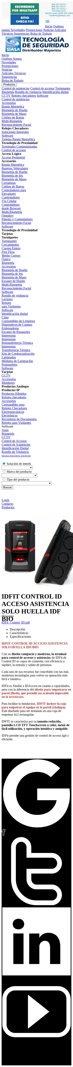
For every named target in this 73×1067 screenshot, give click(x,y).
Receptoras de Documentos (19, 419)
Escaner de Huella (13, 281)
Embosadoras (10, 328)
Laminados (9, 357)
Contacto (7, 503)
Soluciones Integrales (15, 132)
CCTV (6, 95)
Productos (9, 84)
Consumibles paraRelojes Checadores (14, 406)
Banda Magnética (13, 106)
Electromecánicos (13, 412)
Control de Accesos (14, 441)
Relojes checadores (23, 95)
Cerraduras (9, 183)
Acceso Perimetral (13, 157)
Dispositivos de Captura (17, 324)
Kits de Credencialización (18, 353)
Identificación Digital (15, 448)
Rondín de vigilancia (28, 92)
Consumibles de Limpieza (18, 321)
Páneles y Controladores (17, 219)
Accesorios (9, 103)
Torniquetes (62, 88)
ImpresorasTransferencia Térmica (16, 348)
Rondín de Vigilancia (15, 452)
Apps (5, 430)
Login (5, 500)
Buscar (7, 487)
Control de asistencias (15, 88)
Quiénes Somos (12, 58)
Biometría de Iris (12, 175)
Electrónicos (9, 415)
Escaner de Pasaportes (16, 332)
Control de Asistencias (16, 444)
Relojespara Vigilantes (11, 304)
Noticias (48, 30)
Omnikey (8, 215)
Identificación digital (55, 92)
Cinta (5, 317)
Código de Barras (13, 117)
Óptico (6, 259)
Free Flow (8, 252)
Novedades (18, 30)
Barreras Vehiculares (15, 168)
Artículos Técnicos (14, 73)
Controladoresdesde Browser (11, 206)
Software (42, 95)
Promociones (34, 30)
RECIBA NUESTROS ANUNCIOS (16, 456)
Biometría (8, 92)
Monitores (8, 382)
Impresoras (9, 335)
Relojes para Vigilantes (16, 422)
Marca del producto (19, 471)
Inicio (48, 26)
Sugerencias (21, 33)
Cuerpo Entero (11, 248)
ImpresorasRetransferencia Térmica (17, 340)
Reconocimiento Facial (16, 124)
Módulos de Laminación (17, 361)
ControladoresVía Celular (11, 199)
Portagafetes (9, 364)
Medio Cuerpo (11, 255)
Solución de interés (19, 463)
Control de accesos (42, 88)
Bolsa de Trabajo (41, 33)
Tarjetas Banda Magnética (18, 139)
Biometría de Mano (14, 114)
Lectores (7, 299)
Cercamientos (10, 244)
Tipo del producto (18, 479)
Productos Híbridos (14, 393)
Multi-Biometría (12, 121)
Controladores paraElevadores (14, 191)
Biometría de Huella (14, 110)
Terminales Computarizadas (19, 146)
